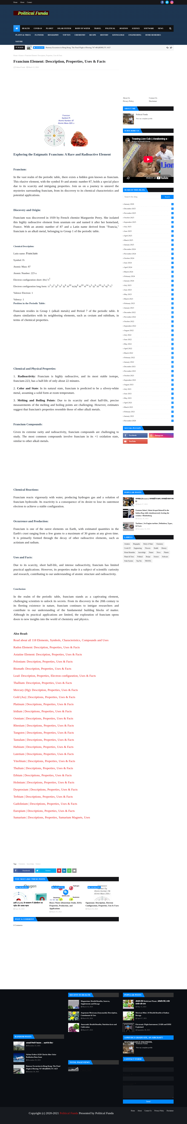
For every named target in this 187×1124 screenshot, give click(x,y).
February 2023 (148, 303)
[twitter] (167, 2)
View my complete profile (144, 118)
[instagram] (172, 2)
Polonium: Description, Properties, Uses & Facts (43, 661)
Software (165, 557)
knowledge (30, 864)
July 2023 (148, 285)
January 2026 (148, 204)
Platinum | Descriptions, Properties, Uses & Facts (43, 704)
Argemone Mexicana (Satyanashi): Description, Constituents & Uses (99, 1014)
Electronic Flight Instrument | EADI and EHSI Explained (153, 1025)
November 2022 (148, 317)
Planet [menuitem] (49, 28)
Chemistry (21, 864)
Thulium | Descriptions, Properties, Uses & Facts (43, 768)
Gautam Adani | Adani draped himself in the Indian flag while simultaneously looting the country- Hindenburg (152, 513)
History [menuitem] (104, 35)
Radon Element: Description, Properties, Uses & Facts (46, 647)
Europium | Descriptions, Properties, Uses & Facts (44, 811)
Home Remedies (129, 552)
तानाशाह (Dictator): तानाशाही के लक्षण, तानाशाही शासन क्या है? (155, 500)
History (164, 548)
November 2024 (148, 254)
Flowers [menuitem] (39, 35)
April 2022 (148, 348)
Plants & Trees (129, 557)
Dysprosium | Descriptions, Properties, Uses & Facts (45, 789)
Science (21, 55)
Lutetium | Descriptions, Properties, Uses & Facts (43, 754)
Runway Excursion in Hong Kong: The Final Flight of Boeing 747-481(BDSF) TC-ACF (78, 47)
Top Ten (139, 561)
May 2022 (148, 344)
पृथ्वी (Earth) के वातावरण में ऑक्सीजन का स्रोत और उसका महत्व (28, 904)
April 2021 (148, 403)
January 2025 (148, 245)
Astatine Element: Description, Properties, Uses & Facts (47, 654)
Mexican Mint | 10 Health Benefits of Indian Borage (152, 1014)
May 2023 (148, 294)
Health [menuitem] (26, 28)
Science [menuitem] (136, 28)
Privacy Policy (128, 101)
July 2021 (148, 389)
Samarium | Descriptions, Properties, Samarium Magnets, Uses (51, 817)
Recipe (148, 557)
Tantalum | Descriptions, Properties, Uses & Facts (43, 739)
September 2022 (148, 326)
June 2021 (148, 394)
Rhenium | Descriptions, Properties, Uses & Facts (43, 725)
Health (156, 548)
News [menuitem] (160, 28)
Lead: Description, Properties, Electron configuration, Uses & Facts (54, 675)
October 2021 (148, 376)
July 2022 (148, 335)
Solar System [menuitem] (64, 28)
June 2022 (148, 339)
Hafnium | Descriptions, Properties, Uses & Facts (43, 747)
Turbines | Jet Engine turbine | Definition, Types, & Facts (154, 524)
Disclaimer (153, 101)
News (159, 552)
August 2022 (148, 330)
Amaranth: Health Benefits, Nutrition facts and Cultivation (99, 1025)
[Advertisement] (66, 92)
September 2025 (148, 222)
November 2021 (148, 371)
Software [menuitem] (149, 28)
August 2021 (148, 385)
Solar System (128, 561)
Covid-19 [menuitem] (38, 28)
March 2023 (148, 299)
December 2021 (148, 367)
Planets (166, 552)
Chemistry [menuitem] (79, 35)
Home (15, 2)
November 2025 (148, 213)
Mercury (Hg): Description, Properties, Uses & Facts (45, 690)
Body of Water (148, 544)
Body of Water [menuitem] (82, 28)
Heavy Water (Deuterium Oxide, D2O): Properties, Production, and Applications (65, 906)
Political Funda (20, 67)
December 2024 (148, 249)
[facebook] (162, 2)
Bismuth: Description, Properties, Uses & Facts (42, 668)
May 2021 (148, 398)
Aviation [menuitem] (123, 28)
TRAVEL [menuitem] (97, 28)
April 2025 (148, 236)
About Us (126, 98)
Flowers (147, 548)
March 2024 (148, 272)
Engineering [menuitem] (135, 35)
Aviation (127, 544)
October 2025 (148, 218)
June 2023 (148, 290)
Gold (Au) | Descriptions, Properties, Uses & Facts (44, 697)
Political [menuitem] (110, 28)
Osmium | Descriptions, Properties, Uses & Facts (43, 718)
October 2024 (148, 258)
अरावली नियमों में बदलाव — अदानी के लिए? (39, 1043)
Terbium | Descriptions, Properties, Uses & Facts (43, 796)
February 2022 (148, 357)
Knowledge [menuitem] (118, 35)
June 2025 (148, 231)
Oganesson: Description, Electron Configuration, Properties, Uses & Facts (102, 904)
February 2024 (148, 276)
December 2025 (148, 209)
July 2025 (148, 227)
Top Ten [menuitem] (66, 35)
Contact (29, 2)
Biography (136, 544)
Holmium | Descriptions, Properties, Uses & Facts (43, 782)
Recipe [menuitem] (92, 35)
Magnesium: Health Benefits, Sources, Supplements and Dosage (95, 1002)
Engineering (138, 548)
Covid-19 (127, 548)
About (22, 2)
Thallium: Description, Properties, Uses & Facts (42, 683)
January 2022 (148, 362)
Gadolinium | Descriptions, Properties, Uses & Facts (45, 803)
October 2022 (148, 321)
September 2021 (148, 380)
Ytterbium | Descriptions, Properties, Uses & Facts (44, 761)
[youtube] (135, 441)
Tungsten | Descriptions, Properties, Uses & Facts (43, 732)
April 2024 (148, 267)
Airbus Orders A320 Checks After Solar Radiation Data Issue (41, 1055)
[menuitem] (16, 28)
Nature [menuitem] (19, 41)
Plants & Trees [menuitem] (23, 35)
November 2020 (148, 421)
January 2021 (148, 416)
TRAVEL (148, 561)
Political (140, 557)
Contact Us (153, 98)
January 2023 (148, 308)
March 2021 (148, 407)
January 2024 (148, 281)
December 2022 (148, 312)
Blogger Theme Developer (50, 1120)
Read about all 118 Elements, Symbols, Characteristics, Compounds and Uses (61, 640)
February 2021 (148, 412)
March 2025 (148, 240)
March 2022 (148, 353)
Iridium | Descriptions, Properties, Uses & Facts (42, 711)
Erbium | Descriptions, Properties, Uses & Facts (42, 775)
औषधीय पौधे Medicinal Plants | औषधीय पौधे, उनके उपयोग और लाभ (153, 1002)
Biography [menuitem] (53, 35)
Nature (151, 552)
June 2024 (148, 263)
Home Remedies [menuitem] (153, 35)
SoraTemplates (26, 1120)
